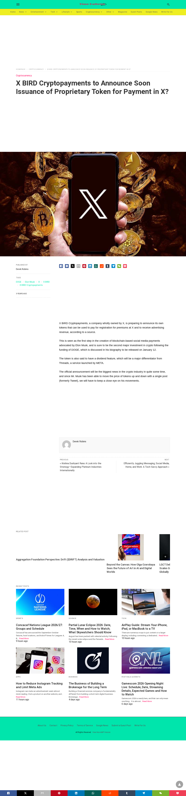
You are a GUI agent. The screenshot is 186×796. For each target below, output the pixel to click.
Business (73, 677)
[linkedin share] (90, 266)
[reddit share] (102, 266)
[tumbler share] (107, 266)
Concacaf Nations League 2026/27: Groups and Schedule (39, 626)
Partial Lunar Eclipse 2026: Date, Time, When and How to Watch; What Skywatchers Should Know (90, 628)
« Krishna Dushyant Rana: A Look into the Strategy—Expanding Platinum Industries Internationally (80, 467)
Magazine (122, 12)
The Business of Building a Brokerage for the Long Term (88, 685)
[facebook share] (61, 266)
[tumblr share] (126, 793)
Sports (79, 12)
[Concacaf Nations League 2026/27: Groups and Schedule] (40, 602)
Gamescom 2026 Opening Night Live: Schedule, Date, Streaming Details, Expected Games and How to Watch (144, 689)
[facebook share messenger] (67, 266)
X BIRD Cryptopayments (31, 285)
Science (72, 618)
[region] (93, 40)
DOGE (18, 282)
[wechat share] (119, 266)
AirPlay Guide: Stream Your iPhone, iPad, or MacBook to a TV (144, 626)
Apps (18, 677)
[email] (42, 793)
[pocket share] (125, 266)
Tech (53, 12)
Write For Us (167, 12)
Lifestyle (66, 12)
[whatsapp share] (96, 266)
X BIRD (46, 282)
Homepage (20, 69)
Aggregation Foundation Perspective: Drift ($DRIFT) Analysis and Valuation (60, 559)
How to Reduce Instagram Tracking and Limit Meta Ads (39, 685)
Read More (24, 638)
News (21, 12)
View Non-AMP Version (101, 732)
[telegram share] (113, 266)
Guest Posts (136, 12)
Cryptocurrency (93, 12)
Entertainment (37, 12)
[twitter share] (73, 266)
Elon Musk (30, 282)
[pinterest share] (84, 266)
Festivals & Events (131, 677)
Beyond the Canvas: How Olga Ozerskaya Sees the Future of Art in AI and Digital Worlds (131, 568)
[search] (168, 4)
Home (13, 12)
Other (108, 12)
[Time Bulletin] (93, 4)
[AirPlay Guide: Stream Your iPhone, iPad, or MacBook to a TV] (146, 602)
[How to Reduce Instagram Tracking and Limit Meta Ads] (40, 660)
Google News (152, 12)
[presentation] (165, 556)
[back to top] (179, 784)
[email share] (78, 266)
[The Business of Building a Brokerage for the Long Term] (93, 660)
